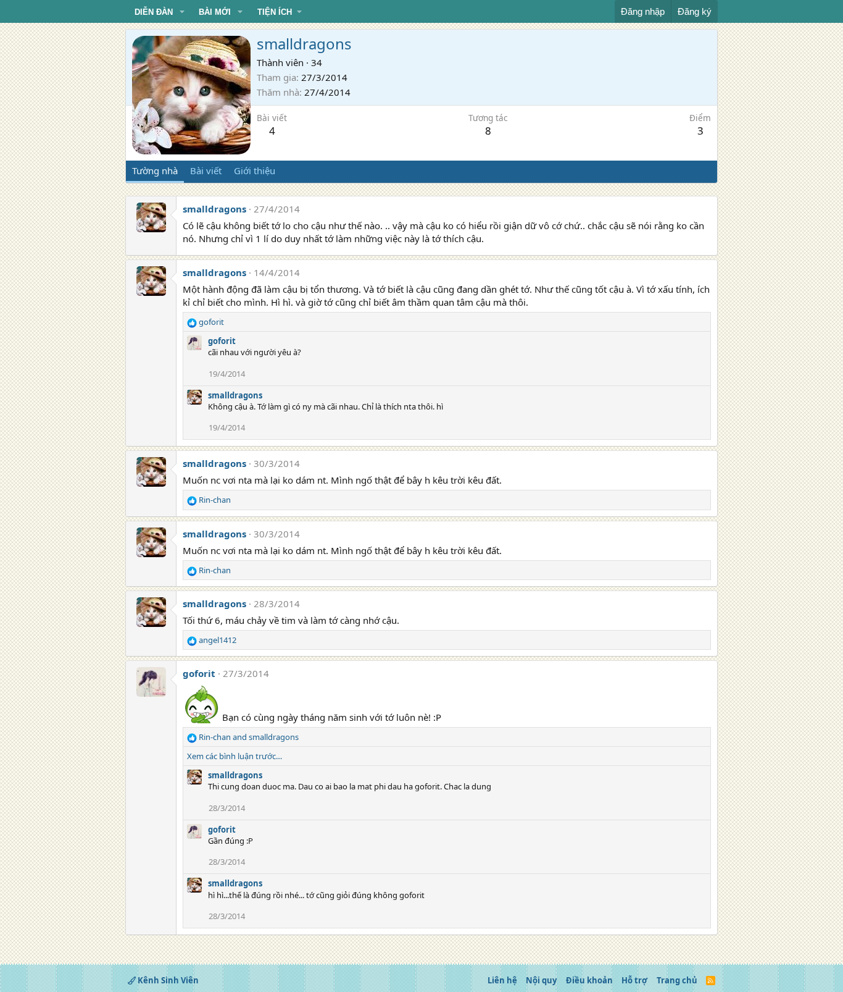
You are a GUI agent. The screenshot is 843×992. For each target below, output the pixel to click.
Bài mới (215, 12)
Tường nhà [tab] (155, 170)
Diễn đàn (154, 12)
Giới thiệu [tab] (254, 170)
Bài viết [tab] (206, 170)
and (249, 736)
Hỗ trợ (634, 980)
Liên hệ (502, 980)
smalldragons (214, 209)
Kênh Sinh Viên (167, 980)
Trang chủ (677, 980)
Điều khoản (589, 980)
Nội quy (541, 980)
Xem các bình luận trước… (234, 756)
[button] (182, 12)
